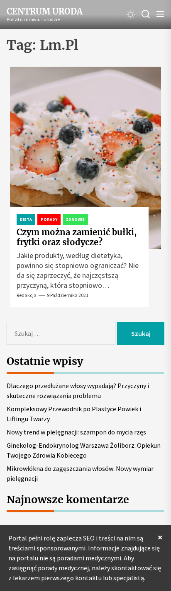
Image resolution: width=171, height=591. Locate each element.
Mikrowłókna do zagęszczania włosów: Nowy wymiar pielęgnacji (80, 473)
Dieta (26, 219)
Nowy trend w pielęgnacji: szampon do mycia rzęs (76, 432)
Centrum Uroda (45, 12)
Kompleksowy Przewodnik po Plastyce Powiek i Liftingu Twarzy (74, 414)
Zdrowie (75, 219)
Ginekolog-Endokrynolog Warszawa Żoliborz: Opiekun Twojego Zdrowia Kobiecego (84, 450)
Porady (49, 219)
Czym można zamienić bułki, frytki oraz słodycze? (77, 237)
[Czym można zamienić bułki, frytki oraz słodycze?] (85, 158)
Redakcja (27, 295)
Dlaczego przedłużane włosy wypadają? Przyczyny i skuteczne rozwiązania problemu (78, 390)
